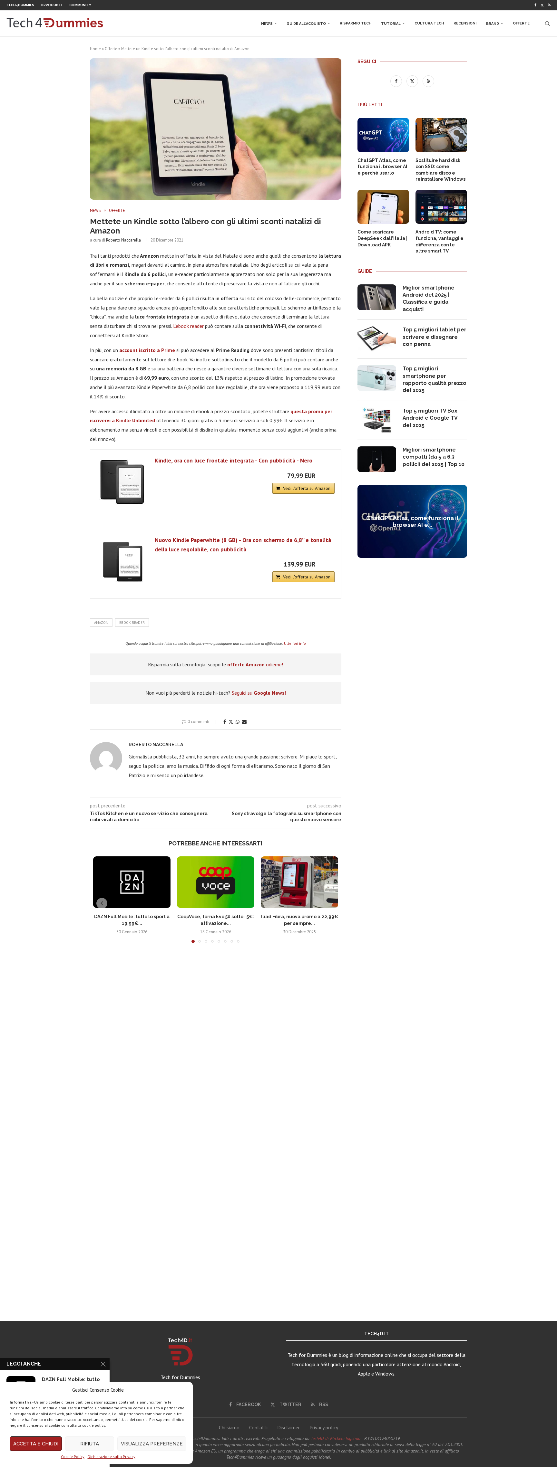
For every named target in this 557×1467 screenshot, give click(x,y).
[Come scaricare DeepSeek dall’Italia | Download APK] (383, 207)
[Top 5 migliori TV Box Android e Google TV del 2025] (376, 420)
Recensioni (465, 23)
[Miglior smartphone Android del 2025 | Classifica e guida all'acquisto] (376, 297)
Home (95, 49)
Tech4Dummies (20, 5)
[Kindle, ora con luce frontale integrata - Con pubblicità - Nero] (122, 482)
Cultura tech (429, 23)
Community (80, 5)
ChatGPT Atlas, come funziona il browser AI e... (412, 521)
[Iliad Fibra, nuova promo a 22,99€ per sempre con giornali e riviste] (299, 882)
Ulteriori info (295, 643)
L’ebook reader (188, 326)
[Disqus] (215, 1043)
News (267, 24)
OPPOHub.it (52, 5)
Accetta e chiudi (35, 1444)
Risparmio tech (355, 23)
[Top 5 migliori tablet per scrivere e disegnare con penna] (376, 339)
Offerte (521, 23)
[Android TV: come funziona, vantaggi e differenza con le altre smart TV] (441, 207)
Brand (492, 24)
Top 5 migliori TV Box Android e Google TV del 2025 (430, 418)
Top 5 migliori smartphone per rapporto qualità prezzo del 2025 (434, 379)
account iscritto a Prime (147, 350)
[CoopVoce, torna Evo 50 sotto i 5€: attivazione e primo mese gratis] (215, 882)
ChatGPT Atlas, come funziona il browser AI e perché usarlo (382, 167)
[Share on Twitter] (231, 722)
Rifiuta (89, 1444)
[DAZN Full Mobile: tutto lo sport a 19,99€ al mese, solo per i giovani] (132, 882)
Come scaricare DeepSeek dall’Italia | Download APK (382, 238)
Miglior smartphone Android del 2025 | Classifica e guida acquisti (428, 298)
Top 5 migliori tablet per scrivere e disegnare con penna (434, 337)
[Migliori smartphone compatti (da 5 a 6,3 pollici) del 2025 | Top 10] (376, 459)
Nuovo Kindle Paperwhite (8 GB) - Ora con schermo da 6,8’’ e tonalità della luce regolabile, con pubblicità (243, 544)
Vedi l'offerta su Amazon (306, 488)
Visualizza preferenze (152, 1444)
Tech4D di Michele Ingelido (335, 1438)
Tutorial (391, 24)
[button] (101, 903)
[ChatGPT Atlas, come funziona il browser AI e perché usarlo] (383, 135)
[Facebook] (535, 5)
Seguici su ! (259, 693)
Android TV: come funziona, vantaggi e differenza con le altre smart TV (439, 241)
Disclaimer (288, 1427)
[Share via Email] (244, 722)
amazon (101, 622)
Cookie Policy (72, 1456)
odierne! (255, 664)
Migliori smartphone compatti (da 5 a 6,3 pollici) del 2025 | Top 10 (433, 457)
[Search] (547, 23)
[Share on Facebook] (224, 722)
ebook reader (132, 622)
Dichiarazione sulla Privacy (111, 1456)
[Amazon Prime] (326, 475)
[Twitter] (542, 5)
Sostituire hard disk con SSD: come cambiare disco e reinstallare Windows (440, 170)
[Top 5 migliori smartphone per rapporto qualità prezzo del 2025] (376, 378)
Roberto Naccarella (123, 240)
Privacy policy (323, 1427)
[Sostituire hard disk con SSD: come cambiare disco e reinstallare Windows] (441, 135)
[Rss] (549, 5)
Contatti (258, 1427)
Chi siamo (229, 1427)
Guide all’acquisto (306, 24)
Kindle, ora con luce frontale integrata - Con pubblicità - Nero (233, 460)
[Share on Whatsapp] (237, 722)
